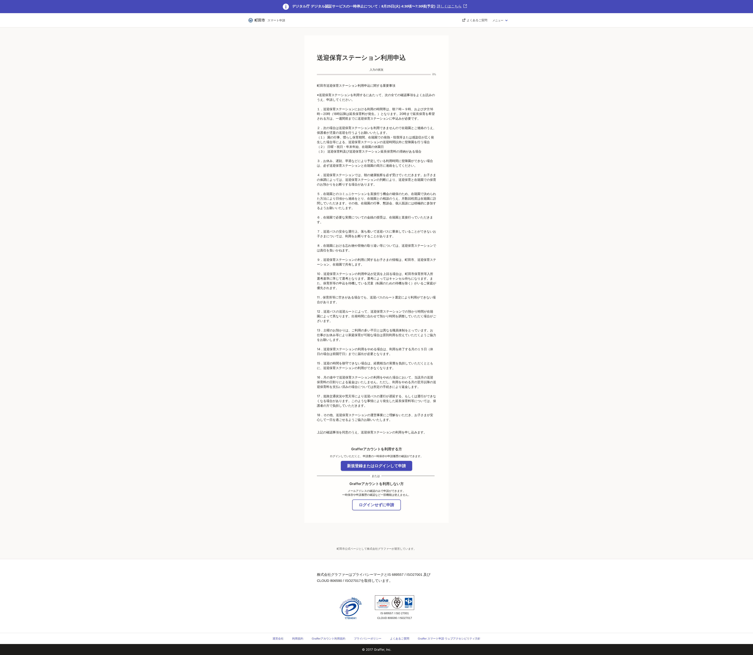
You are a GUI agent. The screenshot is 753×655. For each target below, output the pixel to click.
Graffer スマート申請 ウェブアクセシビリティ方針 (449, 638)
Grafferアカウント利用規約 (328, 638)
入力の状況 (376, 69)
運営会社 (278, 638)
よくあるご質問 (399, 638)
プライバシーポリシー (367, 638)
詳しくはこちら (449, 6)
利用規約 (297, 638)
